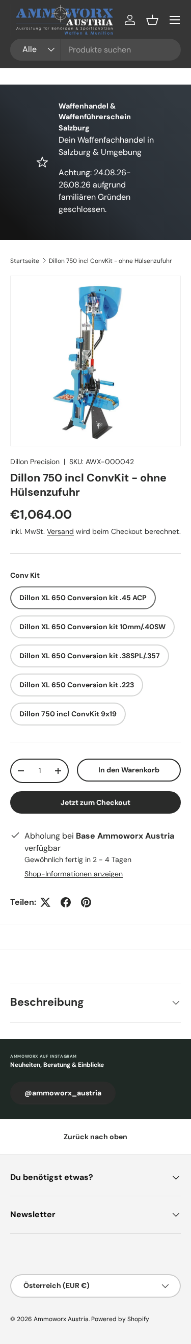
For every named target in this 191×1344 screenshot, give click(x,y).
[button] (152, 20)
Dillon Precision (35, 461)
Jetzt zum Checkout (95, 802)
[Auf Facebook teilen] (66, 902)
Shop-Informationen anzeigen (73, 873)
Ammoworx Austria (61, 1319)
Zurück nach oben (95, 1136)
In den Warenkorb (128, 769)
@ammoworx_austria (62, 1092)
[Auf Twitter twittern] (45, 902)
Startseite (24, 261)
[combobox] (95, 50)
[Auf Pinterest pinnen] (86, 902)
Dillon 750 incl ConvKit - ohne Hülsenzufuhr (110, 261)
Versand (60, 531)
